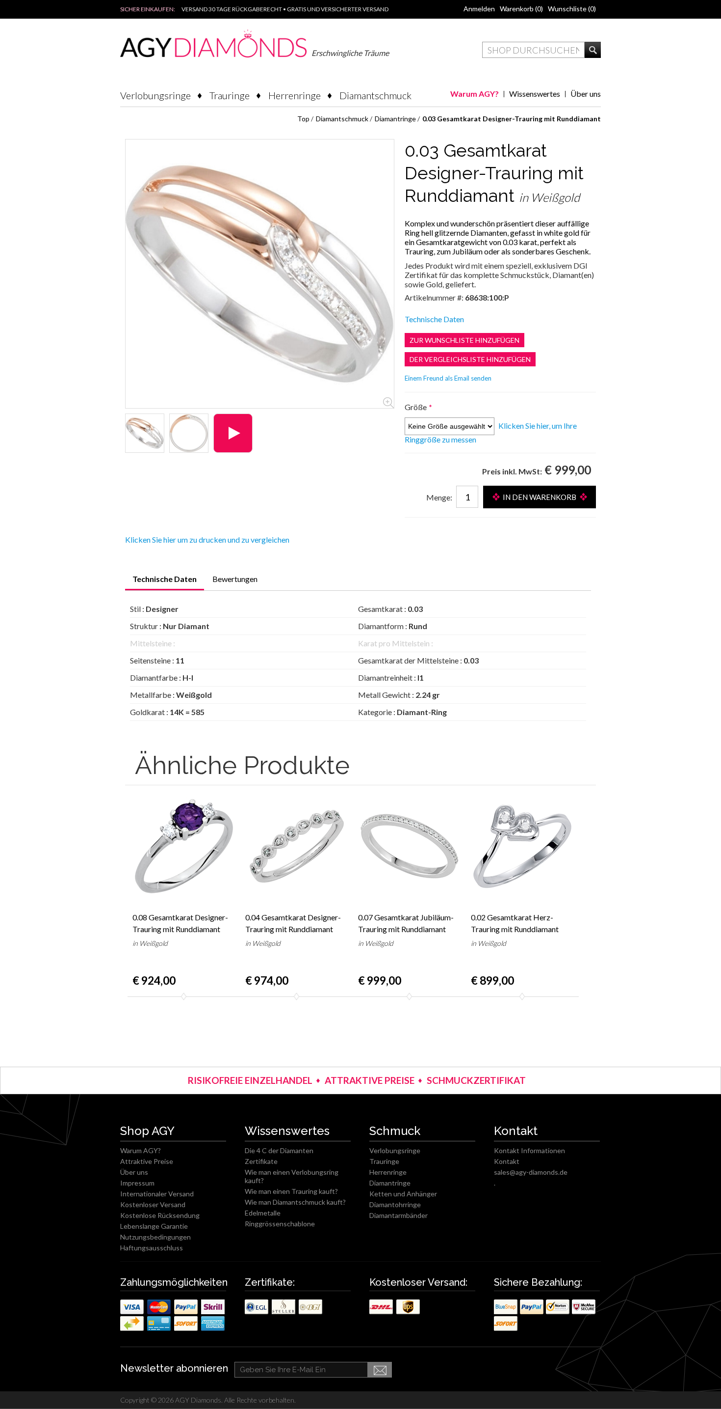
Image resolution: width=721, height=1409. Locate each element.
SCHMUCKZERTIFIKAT (476, 1080)
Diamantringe (390, 1183)
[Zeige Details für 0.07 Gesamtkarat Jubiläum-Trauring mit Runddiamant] (409, 846)
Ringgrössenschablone (280, 1223)
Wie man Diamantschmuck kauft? (295, 1202)
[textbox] (533, 50)
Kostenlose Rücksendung (160, 1215)
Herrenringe (294, 95)
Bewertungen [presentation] (235, 578)
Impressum (137, 1183)
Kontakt (506, 1161)
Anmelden (479, 8)
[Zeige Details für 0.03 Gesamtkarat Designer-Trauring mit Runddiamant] (144, 433)
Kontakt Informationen (529, 1150)
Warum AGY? (474, 93)
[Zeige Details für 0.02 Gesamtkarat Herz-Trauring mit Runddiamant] (522, 846)
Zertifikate (261, 1161)
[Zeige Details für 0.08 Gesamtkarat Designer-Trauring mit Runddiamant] (184, 846)
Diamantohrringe (395, 1204)
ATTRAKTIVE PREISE (369, 1080)
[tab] (164, 582)
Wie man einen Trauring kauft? (291, 1191)
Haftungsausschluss (151, 1247)
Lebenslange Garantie (154, 1226)
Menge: (439, 497)
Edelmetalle (263, 1213)
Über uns (585, 93)
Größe (416, 407)
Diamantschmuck (375, 95)
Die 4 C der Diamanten (279, 1150)
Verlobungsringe (155, 95)
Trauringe (229, 95)
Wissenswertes (534, 93)
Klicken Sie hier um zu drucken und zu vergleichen (207, 539)
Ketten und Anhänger (403, 1193)
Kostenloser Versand (152, 1204)
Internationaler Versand (157, 1193)
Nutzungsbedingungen (155, 1237)
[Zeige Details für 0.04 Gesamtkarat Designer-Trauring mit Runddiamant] (296, 846)
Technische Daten (434, 319)
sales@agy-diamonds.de (530, 1172)
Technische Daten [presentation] (164, 578)
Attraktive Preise (146, 1161)
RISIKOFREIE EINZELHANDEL (250, 1080)
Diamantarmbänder (398, 1215)
